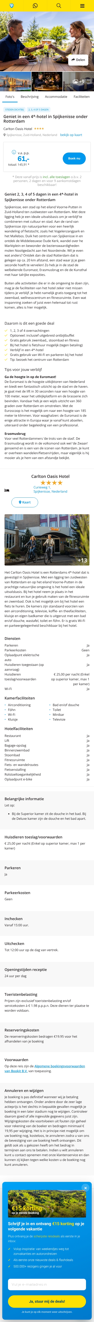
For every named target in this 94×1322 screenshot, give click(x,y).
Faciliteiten (82, 97)
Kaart (26, 502)
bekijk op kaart (71, 135)
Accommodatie (56, 97)
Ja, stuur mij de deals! (47, 1301)
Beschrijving (30, 97)
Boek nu (74, 158)
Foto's (9, 97)
